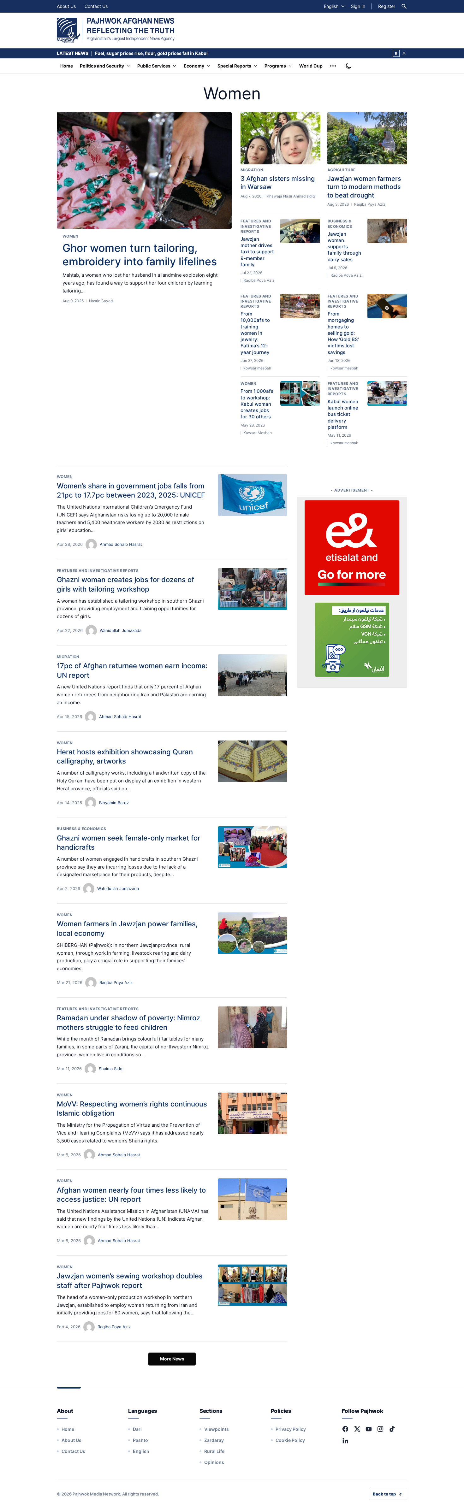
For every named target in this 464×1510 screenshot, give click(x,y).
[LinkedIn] (345, 1440)
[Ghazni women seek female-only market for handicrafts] (252, 847)
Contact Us (96, 6)
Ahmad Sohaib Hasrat (121, 544)
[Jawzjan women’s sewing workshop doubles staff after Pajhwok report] (252, 1285)
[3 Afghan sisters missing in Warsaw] (280, 138)
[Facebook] (345, 1428)
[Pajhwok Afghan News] (116, 30)
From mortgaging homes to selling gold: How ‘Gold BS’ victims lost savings (343, 333)
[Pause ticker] (396, 53)
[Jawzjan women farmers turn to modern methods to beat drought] (367, 138)
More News (172, 1358)
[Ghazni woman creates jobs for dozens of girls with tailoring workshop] (252, 589)
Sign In (358, 6)
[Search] (404, 6)
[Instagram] (380, 1428)
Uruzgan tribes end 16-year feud (130, 53)
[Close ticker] (404, 53)
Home (66, 65)
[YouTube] (368, 1428)
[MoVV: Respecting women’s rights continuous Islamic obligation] (252, 1113)
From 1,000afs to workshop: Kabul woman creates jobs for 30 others (257, 404)
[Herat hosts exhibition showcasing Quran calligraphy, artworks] (252, 761)
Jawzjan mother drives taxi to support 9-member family (257, 252)
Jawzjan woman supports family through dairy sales (344, 246)
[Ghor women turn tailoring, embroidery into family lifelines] (144, 170)
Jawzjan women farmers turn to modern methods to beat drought (364, 187)
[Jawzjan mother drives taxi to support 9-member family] (300, 231)
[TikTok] (392, 1428)
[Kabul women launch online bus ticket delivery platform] (387, 393)
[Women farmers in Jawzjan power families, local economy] (252, 933)
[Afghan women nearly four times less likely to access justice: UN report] (252, 1199)
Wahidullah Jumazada (120, 630)
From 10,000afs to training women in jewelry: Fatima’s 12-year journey (255, 333)
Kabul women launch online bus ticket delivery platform (343, 414)
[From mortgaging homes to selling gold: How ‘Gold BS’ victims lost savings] (387, 306)
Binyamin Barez (114, 802)
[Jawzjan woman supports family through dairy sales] (387, 231)
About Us (66, 6)
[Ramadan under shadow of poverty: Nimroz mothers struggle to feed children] (252, 1027)
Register (386, 6)
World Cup (311, 65)
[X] (357, 1428)
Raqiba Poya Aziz (116, 982)
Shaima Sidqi (111, 1068)
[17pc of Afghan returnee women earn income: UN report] (252, 675)
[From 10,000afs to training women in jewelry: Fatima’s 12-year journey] (300, 306)
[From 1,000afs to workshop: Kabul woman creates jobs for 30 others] (300, 393)
